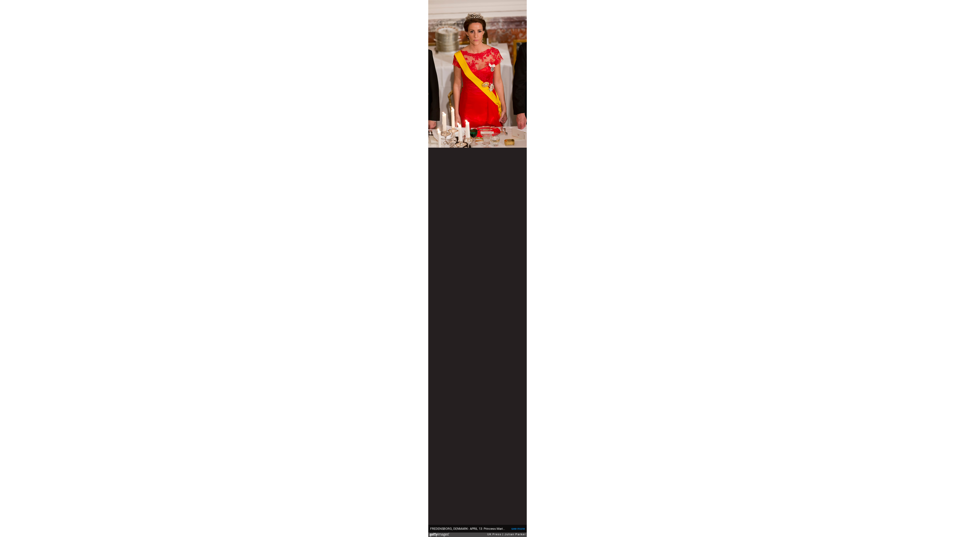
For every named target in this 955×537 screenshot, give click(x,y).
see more (518, 529)
